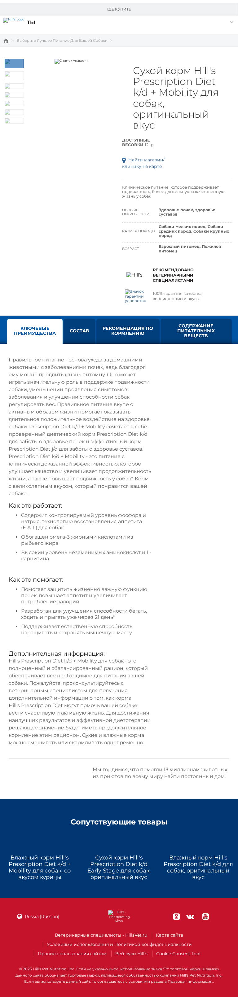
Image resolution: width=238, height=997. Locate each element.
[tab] (14, 63)
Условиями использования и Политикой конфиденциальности (119, 944)
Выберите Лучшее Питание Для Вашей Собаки (62, 40)
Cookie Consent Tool (178, 953)
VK (190, 916)
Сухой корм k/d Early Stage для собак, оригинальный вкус (119, 868)
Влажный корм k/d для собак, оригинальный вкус (198, 868)
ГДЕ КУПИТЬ (119, 9)
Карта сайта (169, 935)
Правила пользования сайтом (72, 953)
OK (176, 916)
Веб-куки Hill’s (131, 953)
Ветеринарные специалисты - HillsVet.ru (101, 935)
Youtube (205, 916)
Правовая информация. (190, 981)
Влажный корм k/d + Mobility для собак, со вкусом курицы (40, 868)
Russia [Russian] (42, 916)
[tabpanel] (71, 61)
